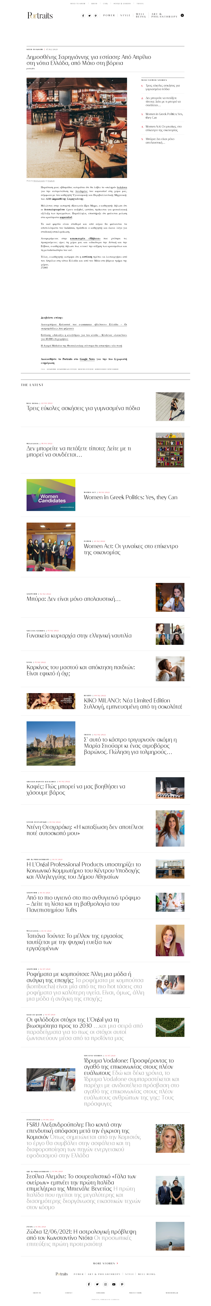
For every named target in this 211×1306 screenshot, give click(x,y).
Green (94, 3)
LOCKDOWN (51, 369)
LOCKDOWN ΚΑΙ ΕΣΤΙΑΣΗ (67, 369)
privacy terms (135, 1293)
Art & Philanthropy (165, 15)
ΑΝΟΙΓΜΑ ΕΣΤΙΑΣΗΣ (86, 369)
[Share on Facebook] (83, 17)
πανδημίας (81, 191)
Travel (140, 3)
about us (37, 1293)
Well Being (141, 15)
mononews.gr (172, 1293)
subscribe (100, 1293)
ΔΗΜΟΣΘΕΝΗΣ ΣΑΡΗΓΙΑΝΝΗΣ (107, 369)
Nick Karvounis (39, 181)
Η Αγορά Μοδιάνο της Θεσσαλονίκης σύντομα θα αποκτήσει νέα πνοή (81, 345)
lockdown (122, 187)
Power (109, 15)
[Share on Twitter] (89, 17)
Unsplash (51, 181)
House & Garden (122, 3)
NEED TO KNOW (77, 3)
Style (125, 15)
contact (68, 1293)
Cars (105, 3)
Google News (87, 359)
